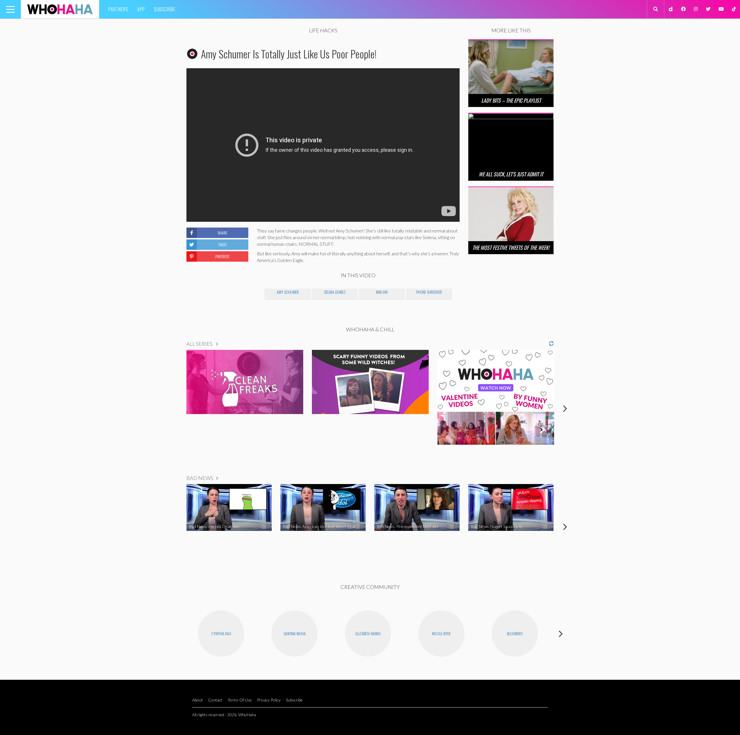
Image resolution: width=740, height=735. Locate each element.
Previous (175, 408)
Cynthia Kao (221, 633)
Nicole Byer (441, 633)
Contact (215, 699)
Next (565, 408)
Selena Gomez (335, 292)
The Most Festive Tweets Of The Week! (511, 247)
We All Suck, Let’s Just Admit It (511, 174)
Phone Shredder (429, 292)
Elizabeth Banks (368, 633)
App (141, 9)
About (197, 699)
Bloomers (515, 633)
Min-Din (382, 292)
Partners (118, 9)
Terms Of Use (239, 699)
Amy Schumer (288, 292)
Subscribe (164, 9)
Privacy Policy (269, 699)
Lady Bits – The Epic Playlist (511, 100)
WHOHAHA (60, 9)
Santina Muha (295, 633)
